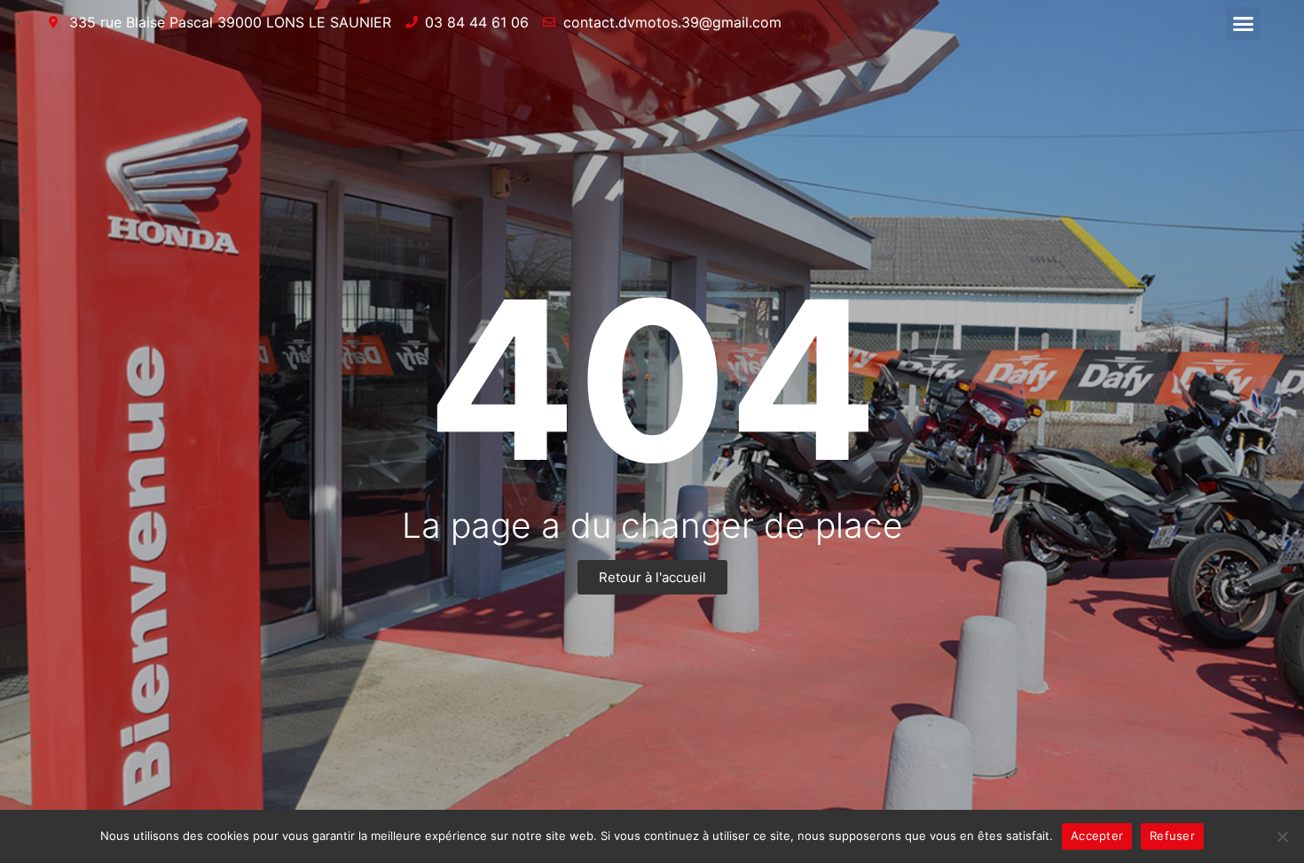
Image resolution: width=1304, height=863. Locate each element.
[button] (1244, 24)
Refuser (1172, 835)
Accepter (1097, 835)
